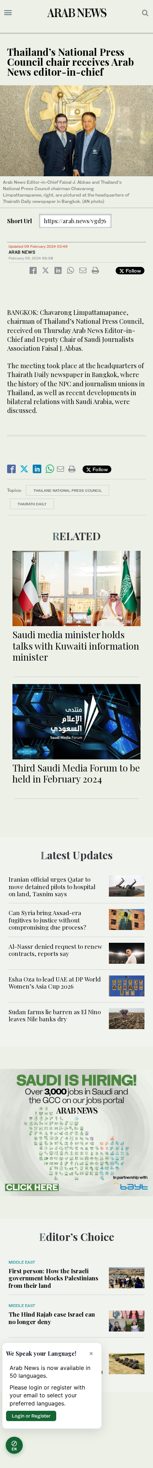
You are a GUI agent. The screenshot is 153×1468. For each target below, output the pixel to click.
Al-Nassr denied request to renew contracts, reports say (55, 949)
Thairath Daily (32, 504)
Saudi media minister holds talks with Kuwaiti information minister (75, 645)
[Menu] (8, 13)
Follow (132, 271)
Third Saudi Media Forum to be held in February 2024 (76, 773)
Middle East (22, 1262)
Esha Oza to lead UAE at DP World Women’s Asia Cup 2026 (55, 982)
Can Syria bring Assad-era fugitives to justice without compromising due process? (47, 920)
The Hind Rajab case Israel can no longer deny (52, 1317)
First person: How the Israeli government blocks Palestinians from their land (53, 1278)
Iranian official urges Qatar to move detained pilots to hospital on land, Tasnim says (52, 886)
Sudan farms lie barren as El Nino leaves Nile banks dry (55, 1015)
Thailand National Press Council (67, 490)
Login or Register (31, 1416)
